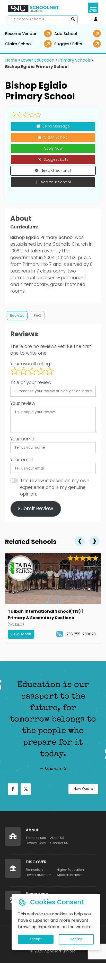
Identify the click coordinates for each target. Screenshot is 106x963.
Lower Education (37, 60)
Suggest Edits (56, 159)
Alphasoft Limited (60, 951)
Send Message (56, 126)
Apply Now (53, 148)
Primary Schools (74, 60)
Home (11, 60)
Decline (76, 939)
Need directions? (56, 170)
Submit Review (35, 508)
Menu (93, 11)
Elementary (34, 869)
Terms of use (36, 838)
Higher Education (70, 869)
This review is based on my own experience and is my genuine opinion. (54, 487)
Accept (35, 939)
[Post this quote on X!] (26, 789)
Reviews (17, 315)
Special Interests (70, 875)
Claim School (56, 137)
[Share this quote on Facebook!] (13, 789)
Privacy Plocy (36, 843)
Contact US (59, 843)
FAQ (37, 315)
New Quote (83, 788)
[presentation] (80, 541)
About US (57, 838)
